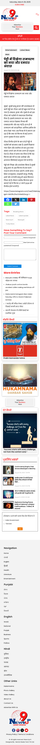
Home (6, 553)
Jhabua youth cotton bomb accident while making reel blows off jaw (19, 287)
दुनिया (6, 654)
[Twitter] (15, 204)
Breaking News (18, 212)
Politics (6, 643)
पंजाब (6, 662)
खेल (5, 671)
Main (7, 54)
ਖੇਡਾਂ (5, 606)
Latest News (25, 50)
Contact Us (8, 703)
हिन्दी (6, 566)
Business (7, 634)
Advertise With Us (11, 707)
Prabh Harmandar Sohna (14, 358)
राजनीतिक (8, 675)
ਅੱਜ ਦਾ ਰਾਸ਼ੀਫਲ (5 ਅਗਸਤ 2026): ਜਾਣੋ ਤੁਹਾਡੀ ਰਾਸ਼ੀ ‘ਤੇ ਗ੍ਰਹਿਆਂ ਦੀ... (25, 489)
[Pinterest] (31, 200)
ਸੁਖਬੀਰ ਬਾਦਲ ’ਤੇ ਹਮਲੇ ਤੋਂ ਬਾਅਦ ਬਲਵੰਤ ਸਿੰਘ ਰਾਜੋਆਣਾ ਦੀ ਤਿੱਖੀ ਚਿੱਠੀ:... (24, 477)
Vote (20, 529)
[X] (15, 200)
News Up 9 (9, 220)
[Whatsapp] (8, 204)
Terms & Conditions (26, 734)
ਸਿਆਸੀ (6, 611)
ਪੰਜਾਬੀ (6, 557)
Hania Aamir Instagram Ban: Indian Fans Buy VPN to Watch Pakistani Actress (18, 297)
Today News (10, 224)
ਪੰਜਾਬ (5, 598)
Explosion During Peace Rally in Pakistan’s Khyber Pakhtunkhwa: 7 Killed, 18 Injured (24, 502)
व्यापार (6, 667)
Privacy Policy (11, 734)
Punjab (6, 630)
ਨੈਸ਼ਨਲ (6, 594)
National (7, 626)
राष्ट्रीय (6, 658)
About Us (7, 699)
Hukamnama (9, 686)
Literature (8, 574)
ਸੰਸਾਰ (5, 589)
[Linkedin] (23, 200)
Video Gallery (9, 694)
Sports (6, 639)
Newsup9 (21, 220)
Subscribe (19, 5)
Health (6, 570)
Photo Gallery (9, 690)
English (6, 562)
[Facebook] (8, 200)
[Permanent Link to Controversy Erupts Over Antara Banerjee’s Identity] (8, 467)
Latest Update (23, 216)
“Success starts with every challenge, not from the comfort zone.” (20, 450)
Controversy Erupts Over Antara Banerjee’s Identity (25, 465)
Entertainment (11, 50)
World (6, 622)
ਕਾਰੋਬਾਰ (6, 602)
